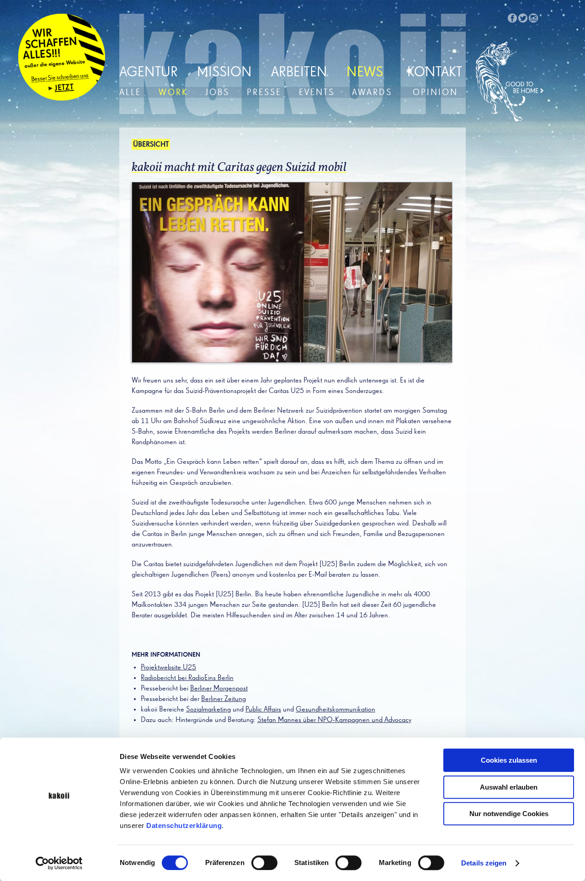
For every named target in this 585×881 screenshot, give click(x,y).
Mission (224, 73)
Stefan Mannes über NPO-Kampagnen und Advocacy (334, 720)
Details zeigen (483, 863)
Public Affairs (263, 709)
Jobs (217, 92)
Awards (372, 92)
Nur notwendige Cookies (508, 813)
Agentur (148, 73)
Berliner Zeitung (223, 699)
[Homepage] (510, 82)
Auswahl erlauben (508, 787)
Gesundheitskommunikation (335, 709)
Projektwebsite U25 (168, 667)
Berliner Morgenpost (219, 688)
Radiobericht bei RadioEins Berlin (187, 678)
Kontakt (434, 73)
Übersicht (151, 145)
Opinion (435, 92)
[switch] (264, 862)
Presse (264, 92)
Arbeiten (299, 73)
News (364, 73)
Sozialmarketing (208, 709)
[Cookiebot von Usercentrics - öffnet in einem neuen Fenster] (59, 863)
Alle (130, 92)
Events (317, 92)
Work (173, 92)
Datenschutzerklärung (184, 825)
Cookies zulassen (509, 760)
